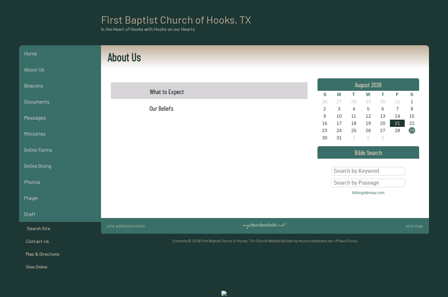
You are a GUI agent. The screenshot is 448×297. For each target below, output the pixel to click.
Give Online (35, 266)
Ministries (35, 133)
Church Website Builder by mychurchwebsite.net (294, 241)
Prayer (31, 198)
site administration (126, 225)
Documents (37, 101)
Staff (29, 214)
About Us (34, 69)
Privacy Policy (346, 241)
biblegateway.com (368, 192)
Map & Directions (41, 254)
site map (414, 225)
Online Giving (37, 166)
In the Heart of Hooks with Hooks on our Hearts (148, 29)
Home (30, 53)
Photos (32, 182)
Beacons (33, 85)
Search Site (37, 228)
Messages (35, 117)
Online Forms (38, 150)
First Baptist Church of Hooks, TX (176, 19)
